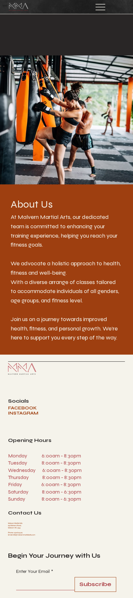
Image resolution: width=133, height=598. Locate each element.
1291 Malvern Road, (14, 525)
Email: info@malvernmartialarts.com (21, 535)
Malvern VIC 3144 (14, 528)
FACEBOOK (22, 408)
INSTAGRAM (23, 413)
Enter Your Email (34, 571)
